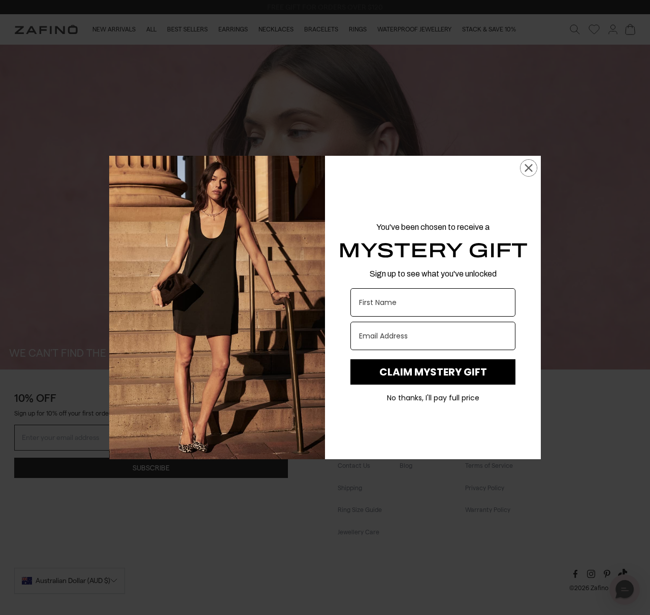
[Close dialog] (529, 168)
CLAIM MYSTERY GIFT (433, 372)
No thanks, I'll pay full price (433, 398)
